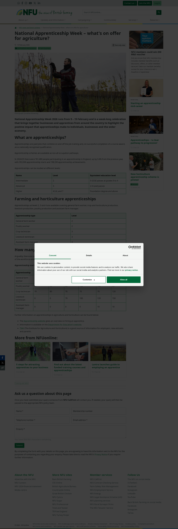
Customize (87, 280)
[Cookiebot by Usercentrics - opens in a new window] (130, 247)
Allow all (123, 280)
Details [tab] (89, 255)
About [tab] (125, 255)
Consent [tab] (52, 255)
